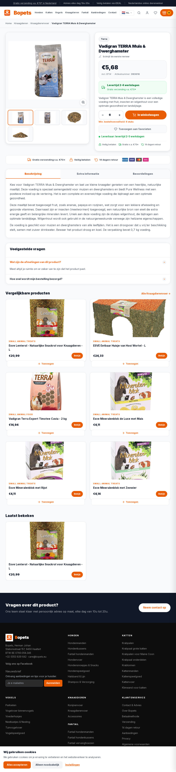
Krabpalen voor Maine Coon (138, 654)
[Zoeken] (138, 12)
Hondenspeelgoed (79, 670)
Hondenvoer (75, 659)
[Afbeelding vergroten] (83, 102)
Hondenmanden (77, 643)
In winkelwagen (148, 115)
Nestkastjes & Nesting (18, 721)
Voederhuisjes (14, 716)
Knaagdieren (21, 23)
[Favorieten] (155, 12)
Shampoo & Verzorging (81, 681)
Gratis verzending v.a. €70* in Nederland (34, 3)
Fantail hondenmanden (81, 654)
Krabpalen (128, 643)
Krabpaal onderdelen (134, 659)
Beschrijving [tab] (33, 173)
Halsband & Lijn (76, 676)
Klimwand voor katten (134, 687)
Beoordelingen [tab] (143, 173)
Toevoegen (47, 363)
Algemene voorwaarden (136, 744)
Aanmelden (53, 683)
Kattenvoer (128, 681)
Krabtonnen (128, 665)
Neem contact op (154, 607)
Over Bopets (129, 710)
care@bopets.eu (37, 656)
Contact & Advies (131, 705)
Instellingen (72, 764)
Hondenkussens (77, 648)
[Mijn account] (147, 12)
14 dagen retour (131, 727)
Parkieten (11, 705)
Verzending (128, 721)
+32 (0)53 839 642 (16, 656)
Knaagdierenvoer (40, 23)
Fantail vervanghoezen (81, 743)
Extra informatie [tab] (88, 173)
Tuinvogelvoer (14, 727)
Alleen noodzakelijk (47, 764)
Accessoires (75, 716)
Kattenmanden (130, 670)
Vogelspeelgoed (15, 733)
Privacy (126, 738)
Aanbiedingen (130, 733)
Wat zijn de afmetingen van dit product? (35, 262)
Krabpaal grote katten (134, 648)
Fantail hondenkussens (81, 737)
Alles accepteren (17, 764)
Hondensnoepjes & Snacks (83, 665)
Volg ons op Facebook (19, 663)
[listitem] (20, 117)
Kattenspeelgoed (132, 676)
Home (9, 23)
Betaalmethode (130, 716)
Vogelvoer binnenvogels (20, 710)
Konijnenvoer (75, 705)
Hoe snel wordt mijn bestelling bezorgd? (36, 279)
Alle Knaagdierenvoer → (155, 293)
